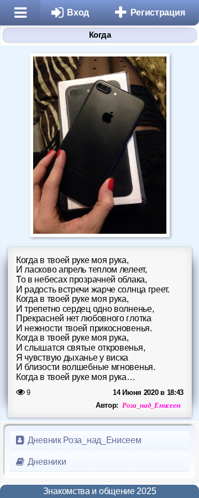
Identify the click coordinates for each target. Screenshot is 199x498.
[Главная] (20, 12)
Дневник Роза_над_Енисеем (83, 440)
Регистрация (157, 12)
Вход (78, 12)
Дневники (45, 461)
